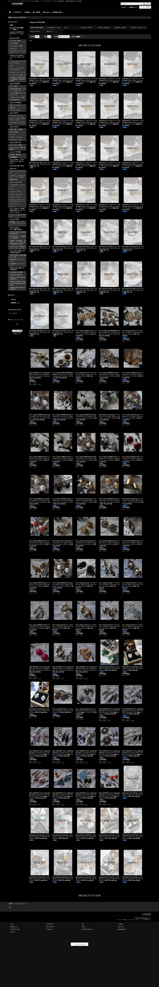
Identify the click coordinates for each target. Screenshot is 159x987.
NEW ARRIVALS (49, 924)
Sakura (83, 926)
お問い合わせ (121, 926)
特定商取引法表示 (122, 929)
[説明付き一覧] (83, 36)
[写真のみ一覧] (79, 36)
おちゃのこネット (146, 918)
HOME (11, 924)
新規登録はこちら (133, 7)
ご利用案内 (120, 924)
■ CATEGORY (49, 929)
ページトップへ (147, 914)
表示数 (33, 36)
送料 (83, 924)
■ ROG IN (123, 7)
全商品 (11, 25)
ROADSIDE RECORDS (87, 929)
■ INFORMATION (50, 926)
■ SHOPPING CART (15, 929)
